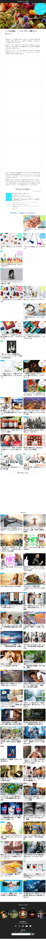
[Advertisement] (23, 494)
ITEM (1, 233)
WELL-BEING (2, 360)
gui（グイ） (23, 52)
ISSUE (1, 341)
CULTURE (25, 573)
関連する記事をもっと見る (22, 472)
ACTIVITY (25, 434)
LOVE (24, 397)
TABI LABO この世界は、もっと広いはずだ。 (23, 212)
